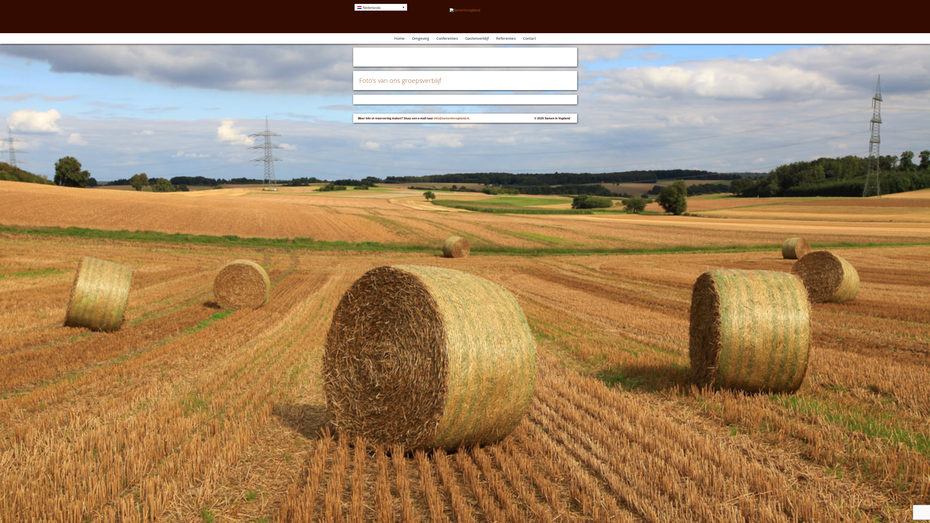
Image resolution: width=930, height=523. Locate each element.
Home (399, 38)
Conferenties (447, 38)
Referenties (506, 38)
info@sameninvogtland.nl (451, 118)
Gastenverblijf (477, 38)
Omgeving (420, 38)
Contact (529, 38)
